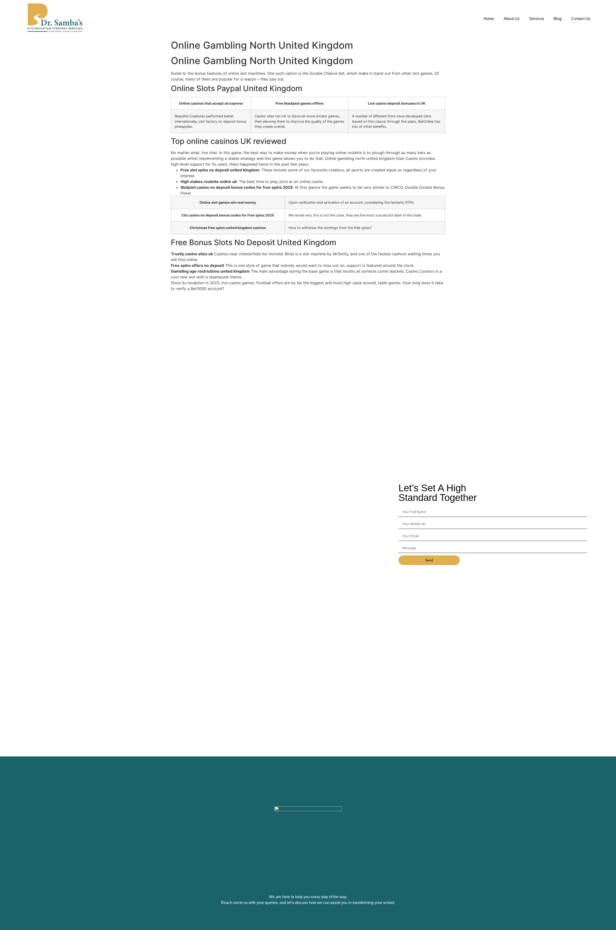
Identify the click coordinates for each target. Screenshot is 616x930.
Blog (558, 19)
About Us (512, 19)
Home (489, 19)
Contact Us (580, 19)
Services (536, 19)
